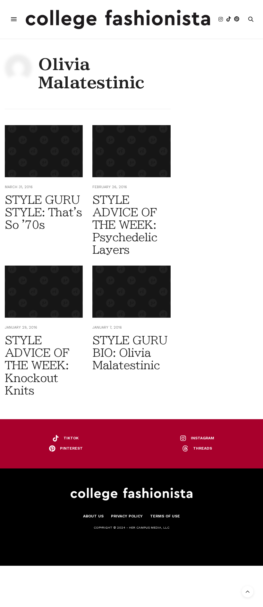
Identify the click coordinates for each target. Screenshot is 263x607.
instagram (202, 438)
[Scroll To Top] (247, 591)
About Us (93, 516)
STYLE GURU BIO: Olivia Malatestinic (129, 353)
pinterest (71, 448)
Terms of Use (165, 516)
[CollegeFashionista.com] (118, 19)
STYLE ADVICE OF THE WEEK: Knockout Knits (37, 365)
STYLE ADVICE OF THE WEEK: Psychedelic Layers (124, 224)
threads (202, 448)
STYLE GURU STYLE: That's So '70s (43, 212)
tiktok (71, 438)
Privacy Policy (127, 516)
